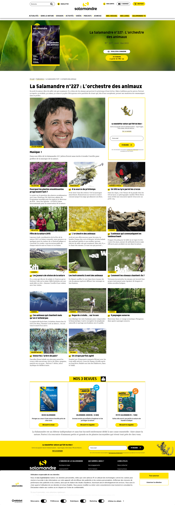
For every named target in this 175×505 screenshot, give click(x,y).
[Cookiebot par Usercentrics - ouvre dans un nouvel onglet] (17, 501)
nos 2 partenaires (43, 478)
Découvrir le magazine (87, 425)
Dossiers (59, 16)
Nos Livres (124, 16)
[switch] (63, 501)
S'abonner (123, 4)
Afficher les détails (114, 501)
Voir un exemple (126, 131)
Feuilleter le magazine (118, 51)
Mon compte (109, 4)
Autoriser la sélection (154, 482)
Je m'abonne (117, 58)
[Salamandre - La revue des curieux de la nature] (86, 6)
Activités (70, 16)
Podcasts (88, 16)
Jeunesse (97, 16)
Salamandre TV (139, 16)
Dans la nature (47, 16)
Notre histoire (92, 469)
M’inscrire (125, 145)
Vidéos (78, 16)
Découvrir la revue (48, 425)
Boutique (139, 4)
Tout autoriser (154, 476)
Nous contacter (122, 465)
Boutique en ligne (64, 465)
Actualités (33, 16)
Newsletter (63, 4)
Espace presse (122, 469)
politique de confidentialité (132, 149)
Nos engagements (94, 465)
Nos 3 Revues (111, 16)
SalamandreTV (63, 469)
